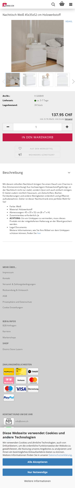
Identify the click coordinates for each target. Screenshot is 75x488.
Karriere (7, 331)
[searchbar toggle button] (53, 4)
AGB (5, 296)
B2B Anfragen (9, 325)
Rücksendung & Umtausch (15, 290)
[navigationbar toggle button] (70, 4)
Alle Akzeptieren (37, 462)
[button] (8, 127)
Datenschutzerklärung (60, 455)
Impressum (8, 272)
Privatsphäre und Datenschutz (17, 301)
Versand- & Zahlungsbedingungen (19, 284)
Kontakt (6, 278)
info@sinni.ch (21, 421)
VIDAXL (68, 21)
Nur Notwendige (37, 472)
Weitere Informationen (37, 481)
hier (39, 233)
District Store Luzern (12, 349)
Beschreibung (13, 172)
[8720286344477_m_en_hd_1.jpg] (37, 45)
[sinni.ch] (7, 4)
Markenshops (9, 337)
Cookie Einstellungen (13, 307)
